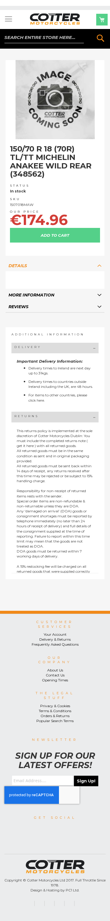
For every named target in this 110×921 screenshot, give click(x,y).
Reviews (18, 306)
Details (18, 265)
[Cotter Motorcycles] (55, 19)
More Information (31, 295)
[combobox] (44, 37)
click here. (36, 400)
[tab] (55, 265)
